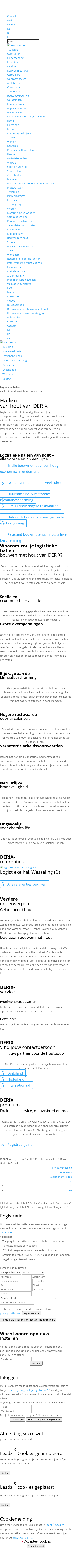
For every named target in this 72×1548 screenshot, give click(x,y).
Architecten (14, 83)
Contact (11, 16)
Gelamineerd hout (17, 217)
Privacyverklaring (62, 1167)
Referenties (14, 317)
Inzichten (12, 62)
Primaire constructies (19, 221)
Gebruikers (13, 74)
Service (11, 242)
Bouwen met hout (17, 70)
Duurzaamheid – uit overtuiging (25, 313)
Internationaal (18, 1085)
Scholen (11, 137)
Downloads (13, 296)
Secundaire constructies (21, 225)
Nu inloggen (17, 1419)
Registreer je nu (20, 1144)
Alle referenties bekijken (26, 884)
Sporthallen (14, 171)
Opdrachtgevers (16, 79)
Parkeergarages (16, 196)
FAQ (9, 288)
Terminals (13, 192)
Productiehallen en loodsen (23, 150)
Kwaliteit (12, 66)
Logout (11, 24)
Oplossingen (14, 99)
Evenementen (15, 267)
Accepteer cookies (37, 1541)
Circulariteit (9, 365)
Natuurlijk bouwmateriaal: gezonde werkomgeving (32, 520)
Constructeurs (15, 87)
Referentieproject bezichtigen (24, 263)
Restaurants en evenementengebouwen (30, 183)
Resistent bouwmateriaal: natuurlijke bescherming (33, 537)
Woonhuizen (14, 112)
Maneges (12, 179)
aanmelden (6, 1232)
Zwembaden (14, 175)
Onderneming (15, 58)
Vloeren (11, 208)
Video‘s (11, 300)
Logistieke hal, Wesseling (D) (30, 872)
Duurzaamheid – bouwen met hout (27, 309)
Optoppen (13, 125)
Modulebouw (15, 233)
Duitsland (15, 1073)
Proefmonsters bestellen (21, 279)
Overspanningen (12, 356)
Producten (13, 200)
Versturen (36, 1363)
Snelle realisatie (11, 351)
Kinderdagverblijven (19, 133)
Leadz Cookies (55, 1524)
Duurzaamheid (16, 304)
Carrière (12, 321)
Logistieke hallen (17, 158)
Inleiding (7, 346)
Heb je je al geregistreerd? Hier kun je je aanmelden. (28, 1319)
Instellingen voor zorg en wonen (26, 116)
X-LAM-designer (16, 275)
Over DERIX (13, 53)
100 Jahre (12, 49)
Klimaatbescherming (14, 360)
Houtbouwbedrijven (18, 95)
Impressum (65, 1172)
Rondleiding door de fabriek (23, 258)
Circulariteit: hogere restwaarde (32, 506)
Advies (11, 250)
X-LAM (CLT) (14, 204)
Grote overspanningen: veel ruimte (35, 482)
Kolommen (13, 229)
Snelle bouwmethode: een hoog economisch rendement (29, 468)
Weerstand (8, 374)
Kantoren (12, 146)
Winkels (11, 162)
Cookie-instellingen (61, 1176)
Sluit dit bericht (36, 1545)
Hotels (11, 120)
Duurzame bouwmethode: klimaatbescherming (25, 497)
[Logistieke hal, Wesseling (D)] (18, 867)
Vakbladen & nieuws (19, 284)
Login (10, 20)
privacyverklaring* (10, 1313)
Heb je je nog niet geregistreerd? (28, 1390)
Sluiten (5, 1473)
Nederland (15, 1079)
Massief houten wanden (21, 212)
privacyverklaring (22, 1537)
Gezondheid (9, 369)
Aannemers (14, 91)
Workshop (13, 254)
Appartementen (16, 108)
